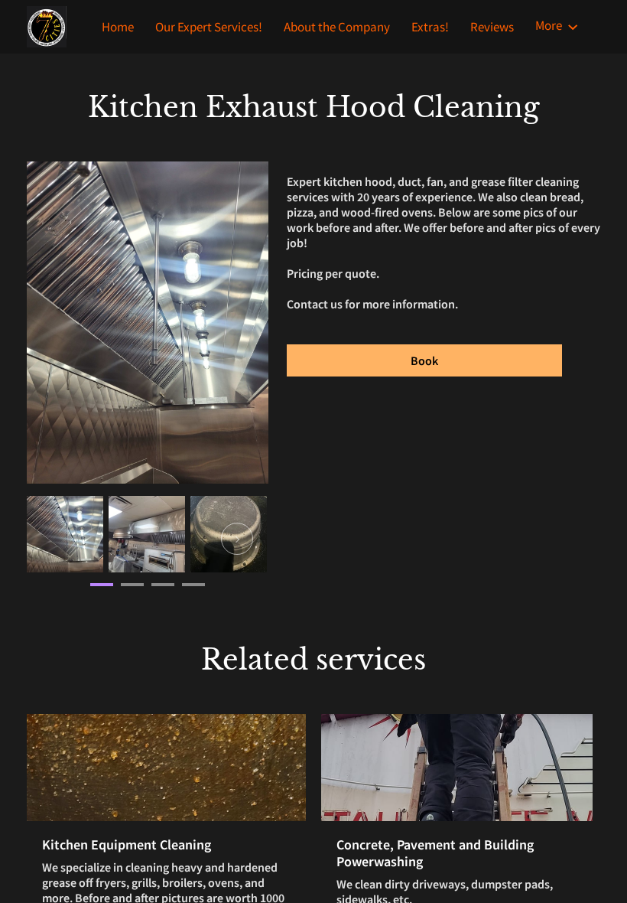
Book (424, 360)
